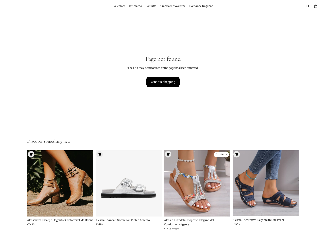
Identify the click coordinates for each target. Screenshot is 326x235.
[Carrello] (316, 6)
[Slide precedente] (32, 183)
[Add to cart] (31, 154)
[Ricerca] (308, 6)
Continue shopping (163, 82)
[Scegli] (87, 210)
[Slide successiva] (87, 183)
